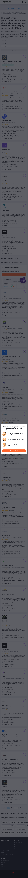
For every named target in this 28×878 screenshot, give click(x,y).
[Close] (25, 425)
